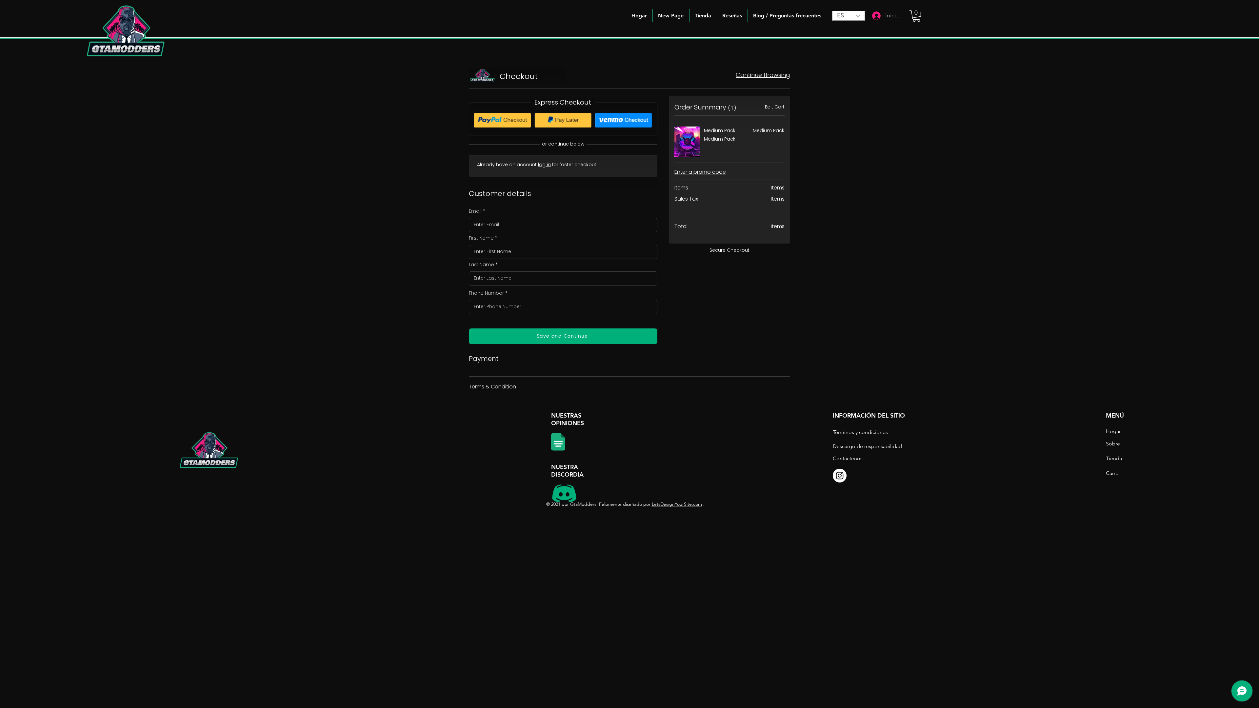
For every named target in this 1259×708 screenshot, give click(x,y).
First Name (481, 238)
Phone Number (486, 293)
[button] (787, 15)
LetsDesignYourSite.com (677, 504)
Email (475, 211)
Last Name (481, 264)
